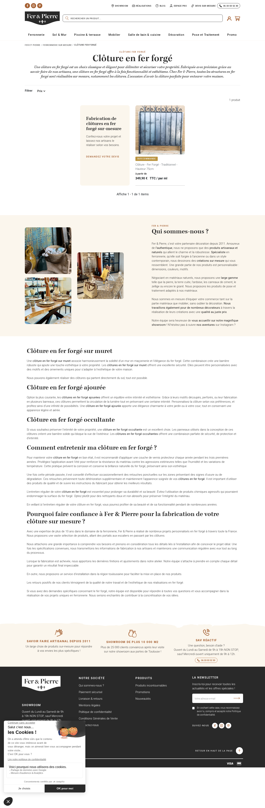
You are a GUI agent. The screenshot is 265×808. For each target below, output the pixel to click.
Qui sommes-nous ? (91, 685)
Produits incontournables (151, 685)
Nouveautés (143, 699)
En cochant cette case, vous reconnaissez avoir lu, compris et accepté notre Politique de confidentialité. (219, 711)
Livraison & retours (90, 699)
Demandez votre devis (102, 156)
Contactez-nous (89, 725)
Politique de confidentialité (95, 712)
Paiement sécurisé (90, 692)
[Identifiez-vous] (229, 18)
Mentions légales (89, 705)
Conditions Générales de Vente (98, 718)
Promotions (142, 692)
